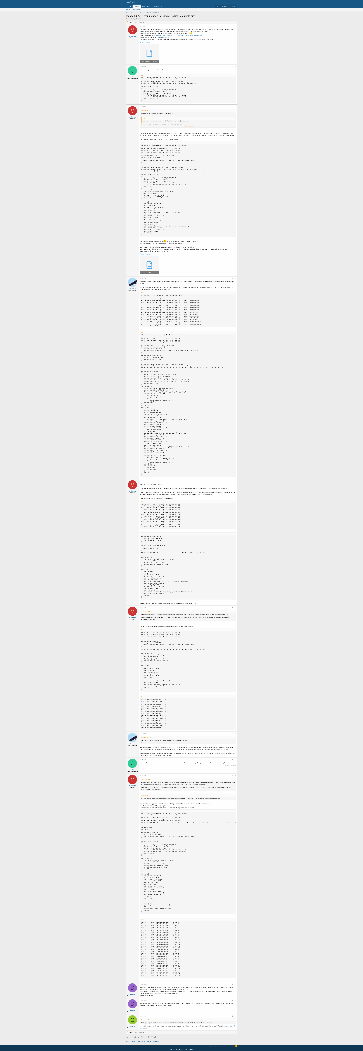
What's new (146, 6)
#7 (235, 734)
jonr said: (143, 110)
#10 (235, 984)
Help (228, 1046)
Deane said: (144, 1020)
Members (157, 6)
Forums (136, 6)
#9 (235, 775)
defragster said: (145, 611)
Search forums (137, 9)
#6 (235, 607)
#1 (235, 26)
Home (129, 6)
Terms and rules (211, 1046)
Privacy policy (221, 1046)
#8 (235, 759)
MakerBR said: (145, 737)
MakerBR (129, 19)
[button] (151, 6)
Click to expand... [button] (188, 126)
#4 (235, 278)
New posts (129, 9)
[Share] (233, 26)
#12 (235, 1016)
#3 (235, 107)
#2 (235, 67)
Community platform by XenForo (182, 1049)
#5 (235, 481)
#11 (235, 1000)
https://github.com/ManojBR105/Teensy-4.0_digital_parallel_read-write (179, 35)
